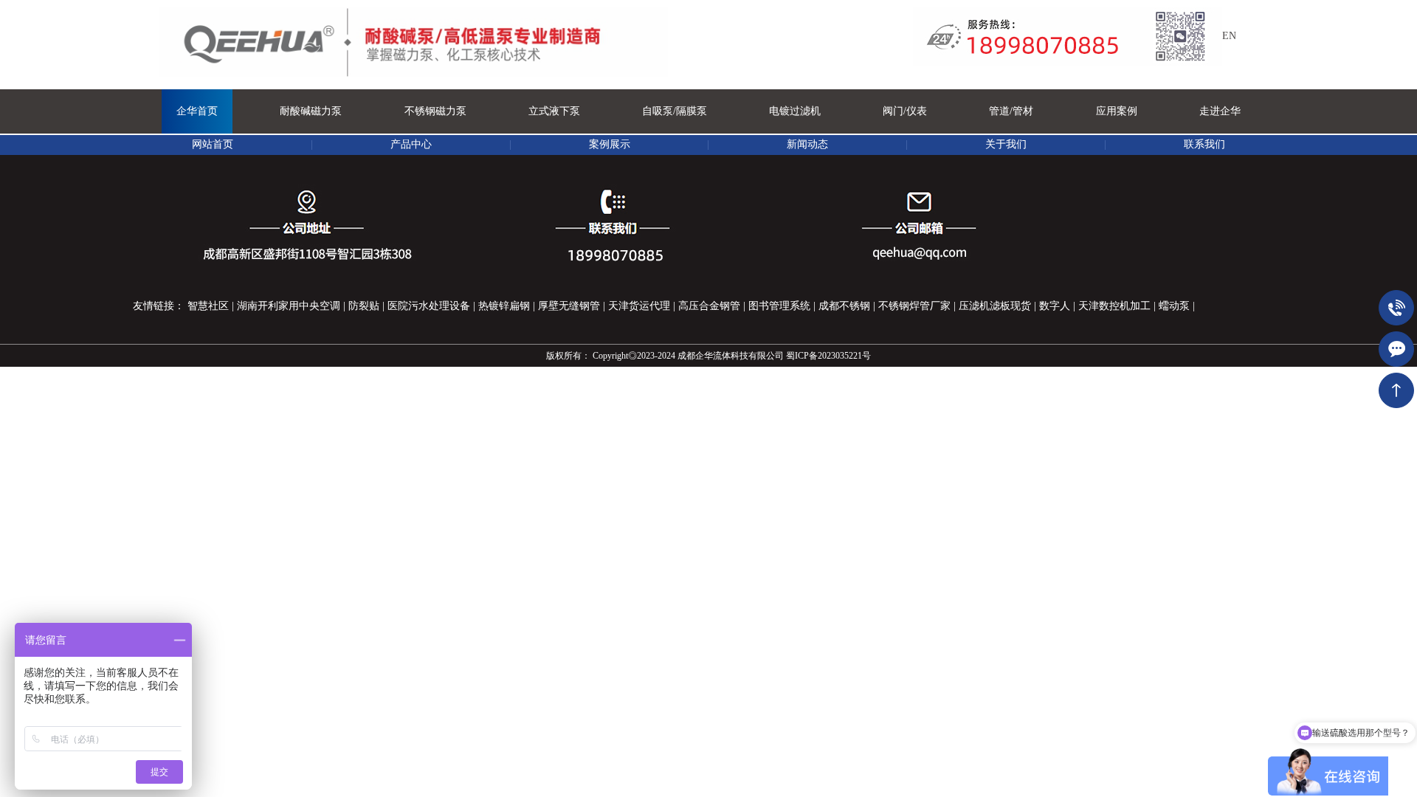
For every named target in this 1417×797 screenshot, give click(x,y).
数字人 (1054, 305)
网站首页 (212, 144)
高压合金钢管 (709, 305)
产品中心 (411, 144)
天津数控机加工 (1114, 305)
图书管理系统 (779, 305)
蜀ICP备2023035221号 (828, 356)
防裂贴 (363, 305)
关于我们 (1006, 144)
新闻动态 (807, 144)
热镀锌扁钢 (504, 305)
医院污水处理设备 (428, 305)
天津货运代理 (639, 305)
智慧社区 (208, 305)
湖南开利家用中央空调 (288, 305)
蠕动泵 (1174, 305)
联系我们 (1204, 144)
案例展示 (609, 144)
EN (1229, 35)
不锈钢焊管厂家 (914, 305)
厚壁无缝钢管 (569, 305)
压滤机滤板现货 (995, 305)
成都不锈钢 (844, 305)
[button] (310, 111)
